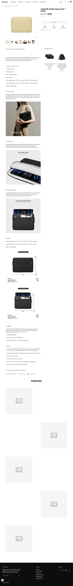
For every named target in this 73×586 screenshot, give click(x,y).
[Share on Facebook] (44, 30)
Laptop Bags (13, 2)
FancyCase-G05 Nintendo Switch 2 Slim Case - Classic (49, 65)
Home (3, 6)
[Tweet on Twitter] (47, 30)
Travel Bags (20, 2)
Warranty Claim (39, 574)
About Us (38, 569)
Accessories (35, 2)
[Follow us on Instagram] (62, 570)
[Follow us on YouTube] (66, 570)
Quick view (49, 69)
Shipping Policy (39, 576)
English (60, 2)
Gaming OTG (28, 2)
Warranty (23, 374)
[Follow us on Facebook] (59, 570)
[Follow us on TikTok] (69, 570)
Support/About (43, 2)
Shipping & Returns (12, 374)
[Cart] (70, 2)
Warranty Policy (39, 578)
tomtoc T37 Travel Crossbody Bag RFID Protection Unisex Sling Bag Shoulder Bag (61, 65)
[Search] (65, 1)
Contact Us (38, 573)
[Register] (19, 575)
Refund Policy (39, 571)
